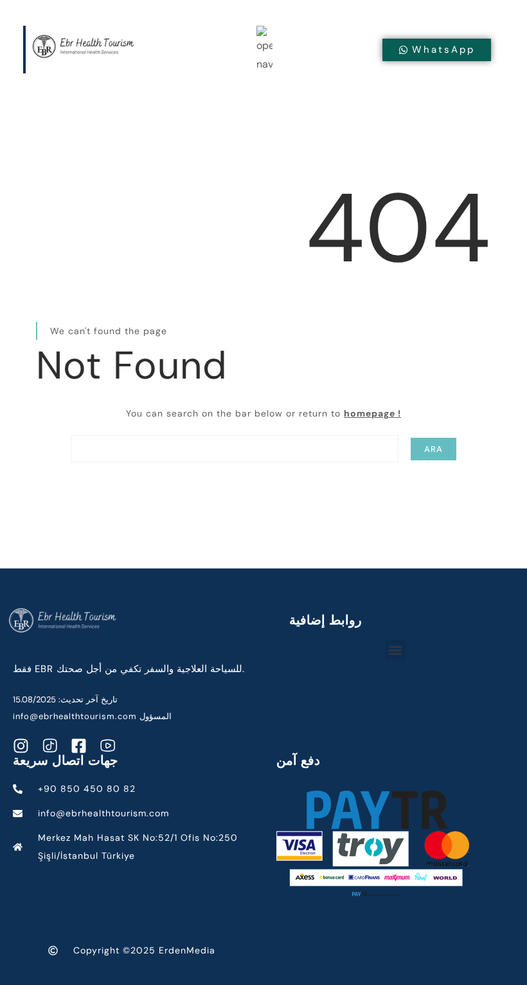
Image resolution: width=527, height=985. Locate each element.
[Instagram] (21, 746)
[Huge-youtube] (108, 746)
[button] (395, 650)
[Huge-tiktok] (50, 746)
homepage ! (372, 413)
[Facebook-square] (79, 746)
